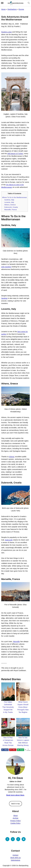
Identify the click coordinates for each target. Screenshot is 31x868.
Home (3, 9)
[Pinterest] (18, 839)
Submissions (15, 860)
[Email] (24, 839)
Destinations (12, 9)
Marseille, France (10, 209)
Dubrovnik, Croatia (11, 207)
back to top (15, 803)
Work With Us (15, 857)
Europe (21, 9)
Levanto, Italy (9, 202)
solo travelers (6, 267)
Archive (15, 818)
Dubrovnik (8, 540)
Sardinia (4, 298)
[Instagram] (13, 839)
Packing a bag (6, 32)
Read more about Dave (15, 795)
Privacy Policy (15, 821)
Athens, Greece (10, 205)
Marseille (16, 641)
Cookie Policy (15, 823)
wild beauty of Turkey (15, 153)
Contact (15, 855)
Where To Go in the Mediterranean (14, 197)
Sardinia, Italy (9, 200)
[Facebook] (7, 839)
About (15, 815)
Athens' (12, 456)
